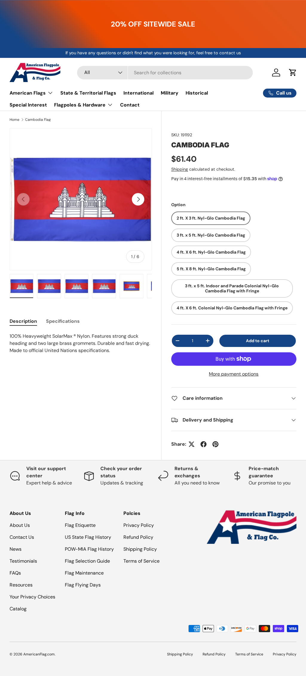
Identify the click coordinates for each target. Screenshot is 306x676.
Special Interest (28, 105)
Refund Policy (138, 537)
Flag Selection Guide (87, 561)
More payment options (233, 374)
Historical (197, 93)
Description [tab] (23, 321)
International (138, 93)
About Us (20, 525)
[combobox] (165, 72)
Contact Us (22, 537)
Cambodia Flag (38, 119)
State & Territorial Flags (88, 93)
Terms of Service (141, 561)
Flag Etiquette (80, 525)
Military (169, 93)
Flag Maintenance (84, 573)
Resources (21, 585)
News (16, 549)
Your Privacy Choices (32, 597)
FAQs (15, 573)
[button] (292, 72)
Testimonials (23, 561)
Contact (130, 105)
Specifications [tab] (63, 321)
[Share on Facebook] (203, 444)
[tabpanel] (81, 343)
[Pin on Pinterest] (215, 444)
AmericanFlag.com (39, 654)
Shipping (179, 169)
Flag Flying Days (83, 585)
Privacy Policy (138, 525)
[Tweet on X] (192, 444)
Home (14, 119)
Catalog (18, 609)
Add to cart (257, 340)
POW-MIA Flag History (89, 549)
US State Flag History (88, 537)
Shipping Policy (140, 549)
